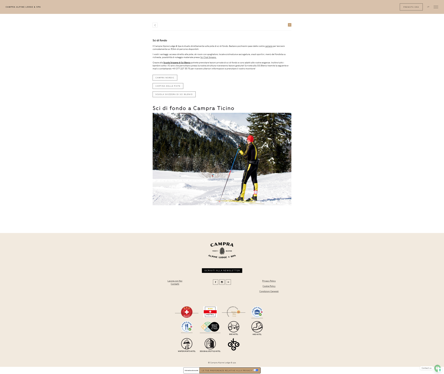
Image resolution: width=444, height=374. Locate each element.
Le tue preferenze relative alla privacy (227, 370)
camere (268, 46)
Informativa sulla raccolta (191, 370)
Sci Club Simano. (208, 57)
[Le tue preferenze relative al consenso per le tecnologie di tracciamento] (440, 370)
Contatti (175, 284)
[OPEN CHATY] (437, 368)
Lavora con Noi (175, 281)
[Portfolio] (289, 25)
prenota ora (411, 7)
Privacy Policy (269, 281)
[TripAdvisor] (228, 282)
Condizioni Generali (269, 291)
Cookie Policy (269, 286)
